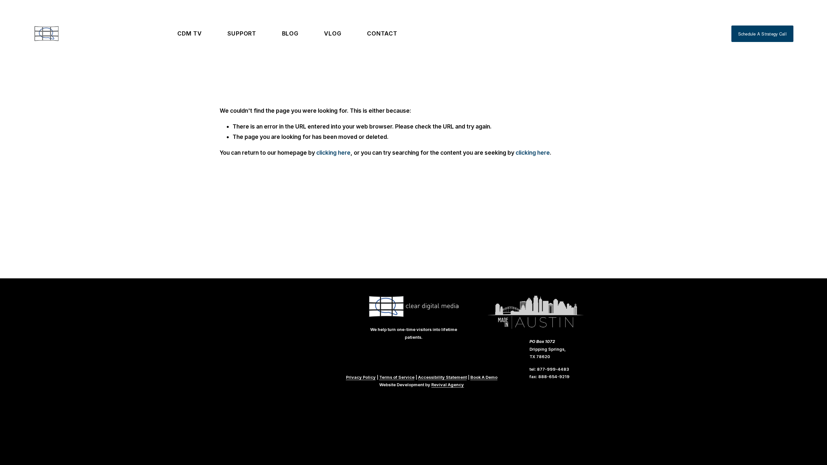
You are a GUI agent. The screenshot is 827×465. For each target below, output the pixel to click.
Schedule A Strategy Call (762, 34)
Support (241, 33)
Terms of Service (396, 377)
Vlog (332, 33)
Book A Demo (483, 377)
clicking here (333, 152)
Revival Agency (447, 384)
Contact (382, 33)
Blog (290, 33)
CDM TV (189, 33)
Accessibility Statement (442, 377)
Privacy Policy (361, 377)
